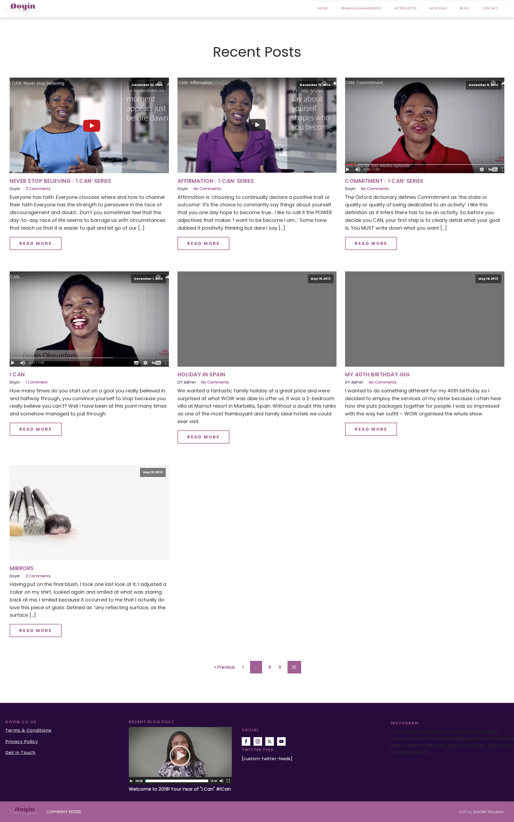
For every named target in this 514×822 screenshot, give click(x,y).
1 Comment (37, 382)
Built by (481, 812)
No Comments (207, 188)
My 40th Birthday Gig (377, 374)
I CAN (17, 374)
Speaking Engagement (361, 8)
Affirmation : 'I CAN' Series (215, 181)
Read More (35, 243)
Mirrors (22, 568)
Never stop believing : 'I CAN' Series (60, 181)
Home (323, 8)
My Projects (405, 8)
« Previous (224, 667)
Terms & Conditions (28, 730)
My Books (438, 8)
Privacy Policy (21, 741)
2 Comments (38, 188)
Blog (464, 8)
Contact (490, 8)
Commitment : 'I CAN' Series (384, 181)
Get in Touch (20, 752)
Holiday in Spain (201, 374)
